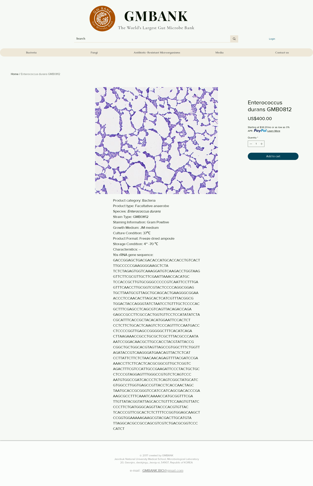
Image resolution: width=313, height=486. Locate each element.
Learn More (273, 130)
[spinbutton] (256, 144)
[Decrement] (250, 144)
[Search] (234, 38)
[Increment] (262, 144)
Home (14, 74)
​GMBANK (156, 15)
